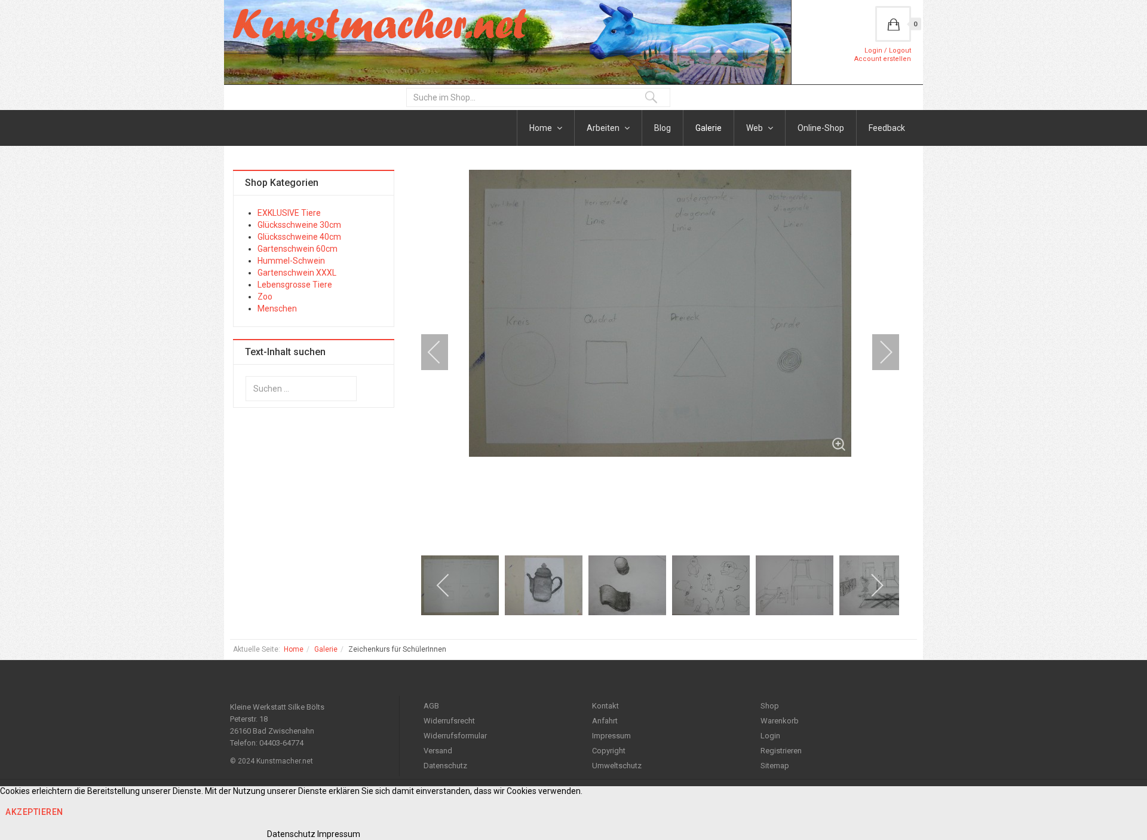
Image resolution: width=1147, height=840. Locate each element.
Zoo (264, 296)
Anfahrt (605, 720)
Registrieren (781, 750)
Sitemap (774, 765)
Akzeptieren (34, 812)
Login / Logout (887, 50)
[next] (878, 352)
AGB (431, 705)
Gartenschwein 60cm (297, 248)
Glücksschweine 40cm (299, 237)
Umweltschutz (617, 765)
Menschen (277, 308)
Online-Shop (821, 128)
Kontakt (605, 705)
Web (755, 128)
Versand (438, 750)
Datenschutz (445, 765)
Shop (769, 705)
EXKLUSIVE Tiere (289, 213)
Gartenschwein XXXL (296, 272)
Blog (662, 128)
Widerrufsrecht (449, 720)
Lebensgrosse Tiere (294, 284)
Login (770, 735)
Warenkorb (779, 720)
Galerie (708, 128)
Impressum (611, 735)
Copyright (608, 750)
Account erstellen (882, 59)
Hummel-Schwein (291, 260)
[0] (893, 24)
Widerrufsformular (455, 735)
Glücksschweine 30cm (299, 225)
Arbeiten (604, 128)
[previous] (442, 352)
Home (541, 128)
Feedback (887, 128)
